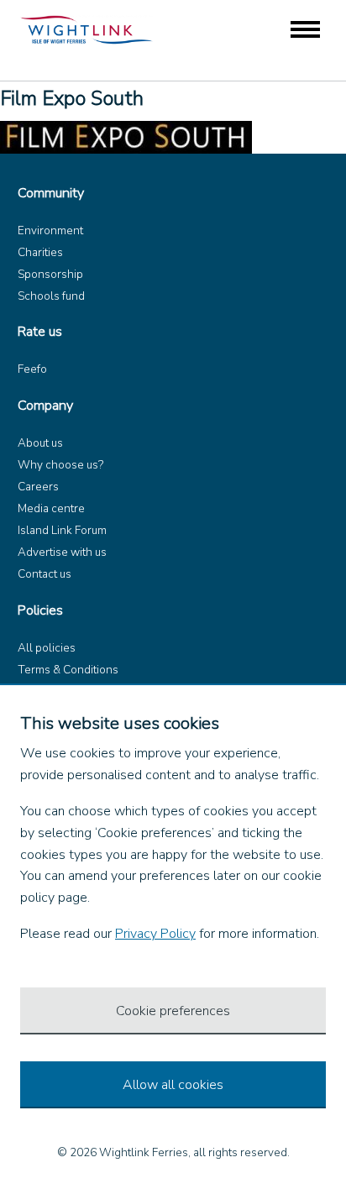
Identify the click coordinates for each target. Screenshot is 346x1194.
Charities (40, 252)
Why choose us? (60, 465)
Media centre (51, 508)
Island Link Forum (62, 530)
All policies (47, 648)
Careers (38, 487)
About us (40, 443)
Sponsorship (50, 274)
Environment (50, 230)
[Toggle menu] (305, 29)
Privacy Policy (155, 933)
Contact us (44, 574)
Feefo (32, 369)
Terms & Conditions (68, 670)
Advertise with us (62, 552)
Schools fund (51, 296)
